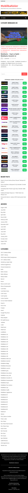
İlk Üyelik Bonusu (5, 320)
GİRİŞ (24, 83)
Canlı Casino (4, 293)
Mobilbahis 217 (4, 344)
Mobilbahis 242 (23, 46)
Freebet (3, 308)
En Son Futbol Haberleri (6, 300)
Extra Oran (3, 305)
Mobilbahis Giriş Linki (6, 375)
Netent (2, 414)
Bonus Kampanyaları (6, 286)
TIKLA (24, 88)
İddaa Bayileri (4, 317)
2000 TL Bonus (4, 255)
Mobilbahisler (9, 6)
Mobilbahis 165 (4, 341)
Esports (3, 303)
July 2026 (3, 210)
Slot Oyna (3, 433)
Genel (2, 310)
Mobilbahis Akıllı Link (6, 358)
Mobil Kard (3, 327)
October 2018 (4, 239)
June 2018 (3, 243)
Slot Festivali (4, 52)
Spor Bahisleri (4, 438)
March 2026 (3, 217)
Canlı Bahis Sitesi (5, 291)
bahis (2, 269)
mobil (2, 325)
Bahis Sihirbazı (4, 274)
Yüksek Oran (4, 445)
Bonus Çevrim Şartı (5, 284)
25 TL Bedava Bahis (5, 259)
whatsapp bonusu (5, 443)
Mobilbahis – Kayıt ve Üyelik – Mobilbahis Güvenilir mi (10, 55)
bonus (2, 281)
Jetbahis (3, 46)
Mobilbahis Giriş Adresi (6, 373)
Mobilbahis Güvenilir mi (6, 378)
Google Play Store (5, 313)
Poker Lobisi (4, 419)
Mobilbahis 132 (4, 337)
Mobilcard (3, 411)
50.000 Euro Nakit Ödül (6, 262)
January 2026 (4, 222)
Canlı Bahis (3, 288)
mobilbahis (3, 332)
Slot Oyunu (3, 435)
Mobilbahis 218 (4, 346)
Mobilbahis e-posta (5, 368)
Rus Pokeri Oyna (5, 426)
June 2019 (3, 231)
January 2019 (4, 236)
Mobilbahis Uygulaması (6, 392)
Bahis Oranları (4, 272)
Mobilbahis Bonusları (6, 366)
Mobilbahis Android (5, 361)
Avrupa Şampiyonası (6, 267)
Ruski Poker (4, 428)
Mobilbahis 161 (4, 339)
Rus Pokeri (3, 421)
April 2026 (3, 214)
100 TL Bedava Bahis (6, 252)
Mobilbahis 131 (4, 334)
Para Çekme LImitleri (6, 416)
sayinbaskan (6, 58)
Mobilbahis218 (4, 407)
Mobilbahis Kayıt (6, 50)
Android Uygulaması (6, 264)
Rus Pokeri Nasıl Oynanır (7, 423)
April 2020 (3, 229)
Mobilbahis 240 (8, 46)
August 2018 (4, 241)
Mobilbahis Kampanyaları (7, 380)
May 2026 (3, 212)
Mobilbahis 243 (4, 48)
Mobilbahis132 (4, 397)
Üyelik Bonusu (4, 440)
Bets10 (2, 279)
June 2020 (3, 227)
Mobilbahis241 (23, 50)
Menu (4, 18)
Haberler (3, 315)
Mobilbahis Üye (4, 387)
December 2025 (4, 224)
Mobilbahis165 (4, 402)
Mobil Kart (3, 329)
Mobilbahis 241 (16, 46)
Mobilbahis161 (4, 399)
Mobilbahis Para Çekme (6, 385)
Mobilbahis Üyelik (15, 50)
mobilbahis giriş (12, 48)
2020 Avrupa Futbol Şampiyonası (9, 257)
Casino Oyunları (4, 298)
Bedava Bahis (4, 276)
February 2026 (4, 219)
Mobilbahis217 (4, 404)
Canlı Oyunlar (4, 296)
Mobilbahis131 (4, 394)
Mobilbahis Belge (5, 363)
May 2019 (3, 234)
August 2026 (4, 207)
